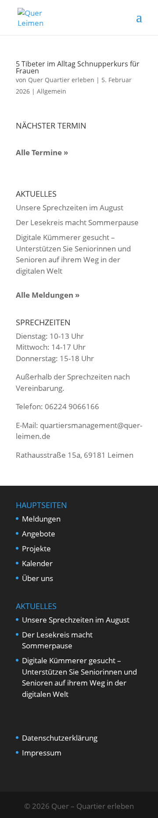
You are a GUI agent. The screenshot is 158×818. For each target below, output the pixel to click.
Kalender (37, 563)
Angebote (38, 534)
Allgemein (51, 91)
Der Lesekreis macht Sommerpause (77, 222)
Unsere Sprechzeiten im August (69, 207)
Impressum (41, 753)
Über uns (37, 578)
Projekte (36, 548)
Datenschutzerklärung (59, 738)
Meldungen (41, 519)
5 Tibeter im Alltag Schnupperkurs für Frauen (78, 67)
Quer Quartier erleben (61, 80)
